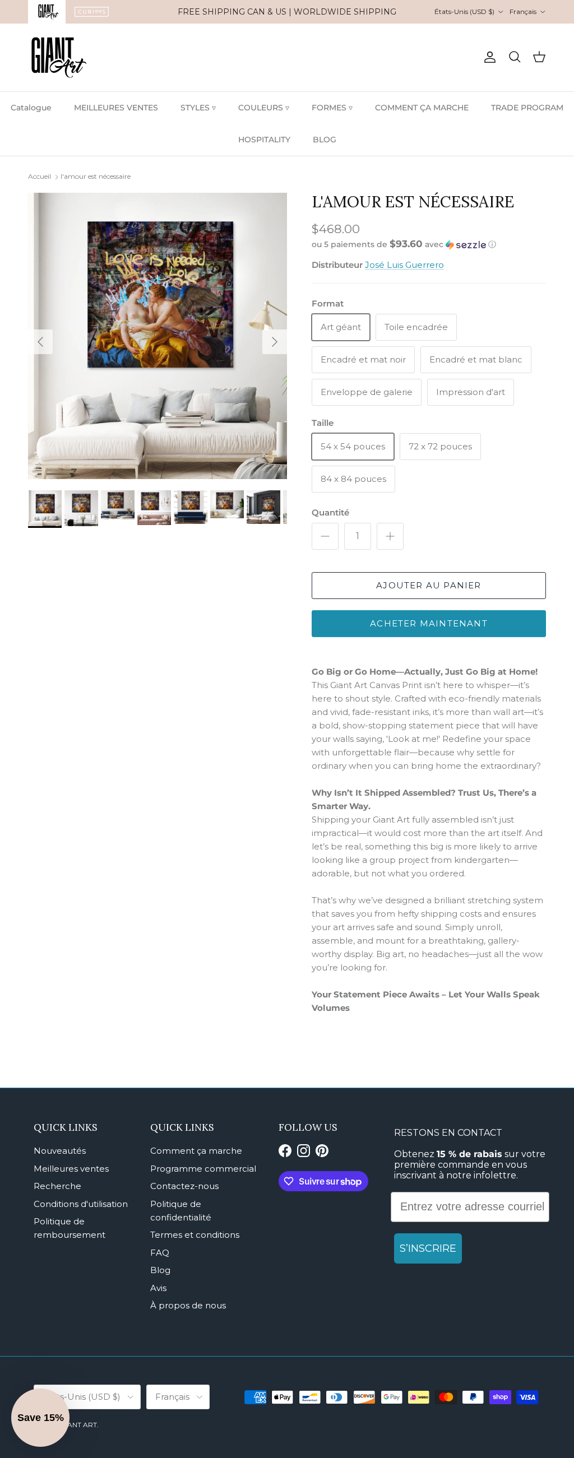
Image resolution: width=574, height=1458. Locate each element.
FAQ (159, 1252)
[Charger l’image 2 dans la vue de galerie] (157, 336)
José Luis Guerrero (404, 264)
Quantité (330, 512)
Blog (160, 1270)
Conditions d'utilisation (81, 1204)
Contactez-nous (184, 1186)
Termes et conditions (194, 1234)
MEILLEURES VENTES (116, 108)
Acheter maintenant (429, 623)
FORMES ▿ (332, 108)
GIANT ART (78, 1424)
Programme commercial (203, 1168)
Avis (158, 1288)
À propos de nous (188, 1305)
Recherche (57, 1186)
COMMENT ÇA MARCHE (422, 108)
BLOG (324, 139)
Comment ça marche (196, 1150)
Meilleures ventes (71, 1168)
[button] (404, 244)
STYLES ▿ (198, 108)
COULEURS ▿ (263, 108)
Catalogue (31, 108)
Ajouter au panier (428, 585)
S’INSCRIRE (428, 1248)
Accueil (39, 176)
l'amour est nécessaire (96, 176)
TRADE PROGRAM (527, 108)
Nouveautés (60, 1150)
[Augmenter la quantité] (390, 536)
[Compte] (488, 57)
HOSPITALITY (264, 139)
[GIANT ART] (59, 57)
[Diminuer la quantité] (325, 536)
